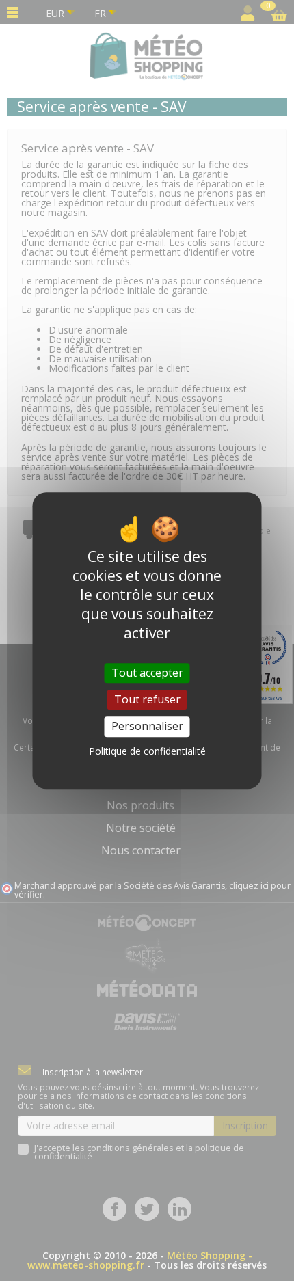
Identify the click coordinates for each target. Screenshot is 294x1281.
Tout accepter (147, 672)
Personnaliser (147, 726)
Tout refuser (147, 699)
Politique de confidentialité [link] (147, 750)
